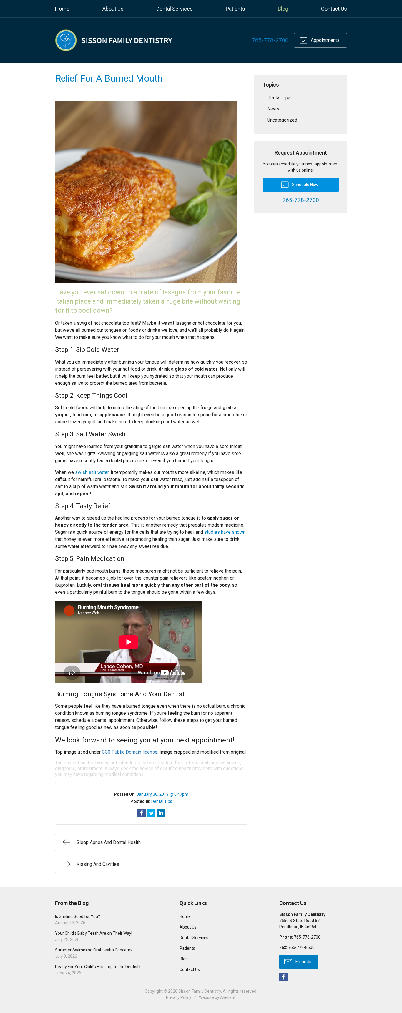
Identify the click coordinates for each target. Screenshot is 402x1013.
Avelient (227, 997)
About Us (113, 9)
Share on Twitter (151, 813)
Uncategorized (282, 120)
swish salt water (92, 472)
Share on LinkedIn (161, 813)
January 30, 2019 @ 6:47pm (162, 794)
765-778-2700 (270, 40)
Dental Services (174, 9)
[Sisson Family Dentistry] (114, 40)
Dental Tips (161, 801)
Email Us (303, 961)
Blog (283, 9)
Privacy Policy (178, 997)
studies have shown (224, 532)
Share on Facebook (141, 813)
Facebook (283, 977)
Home (62, 9)
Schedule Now (304, 184)
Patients (235, 9)
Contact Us (334, 9)
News (273, 109)
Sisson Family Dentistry (199, 991)
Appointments (325, 40)
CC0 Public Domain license (129, 752)
